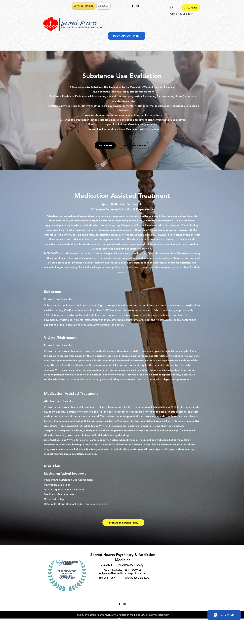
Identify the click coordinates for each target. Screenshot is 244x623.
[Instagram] (137, 5)
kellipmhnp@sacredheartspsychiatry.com (122, 573)
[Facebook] (132, 5)
